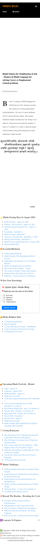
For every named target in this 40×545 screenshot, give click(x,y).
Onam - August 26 (10, 388)
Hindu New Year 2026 (12, 396)
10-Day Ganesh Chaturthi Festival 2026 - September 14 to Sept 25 (18, 404)
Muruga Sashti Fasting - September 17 (17, 239)
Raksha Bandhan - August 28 (14, 393)
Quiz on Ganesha (10, 324)
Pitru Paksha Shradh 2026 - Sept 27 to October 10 (21, 408)
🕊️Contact (15, 12)
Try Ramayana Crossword (13, 331)
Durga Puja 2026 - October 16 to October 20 (19, 413)
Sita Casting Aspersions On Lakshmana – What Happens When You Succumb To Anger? (21, 446)
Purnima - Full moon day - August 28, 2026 (19, 224)
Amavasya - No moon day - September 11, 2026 (21, 236)
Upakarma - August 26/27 (13, 391)
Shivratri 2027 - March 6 (13, 418)
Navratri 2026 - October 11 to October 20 (18, 411)
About (5, 12)
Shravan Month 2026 (11, 244)
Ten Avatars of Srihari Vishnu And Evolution (20, 271)
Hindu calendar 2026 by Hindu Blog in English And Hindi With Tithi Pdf (20, 424)
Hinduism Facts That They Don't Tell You (18, 273)
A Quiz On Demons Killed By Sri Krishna (19, 329)
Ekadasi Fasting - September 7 (15, 234)
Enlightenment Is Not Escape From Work (18, 505)
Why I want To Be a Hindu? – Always (17, 268)
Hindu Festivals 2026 (11, 421)
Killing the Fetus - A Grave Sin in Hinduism (20, 489)
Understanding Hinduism (13, 253)
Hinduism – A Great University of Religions (20, 276)
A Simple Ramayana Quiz (13, 321)
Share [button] (32, 207)
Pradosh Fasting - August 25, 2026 (16, 222)
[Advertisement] (20, 40)
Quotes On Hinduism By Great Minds (17, 266)
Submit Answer (9, 308)
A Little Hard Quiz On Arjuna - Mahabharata (20, 326)
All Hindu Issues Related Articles (16, 491)
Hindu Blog (10, 6)
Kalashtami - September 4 (13, 232)
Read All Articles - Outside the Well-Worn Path (21, 515)
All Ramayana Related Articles (15, 460)
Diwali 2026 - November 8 (13, 416)
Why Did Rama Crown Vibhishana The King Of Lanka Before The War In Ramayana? (21, 436)
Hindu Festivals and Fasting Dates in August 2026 (21, 241)
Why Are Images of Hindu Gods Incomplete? (20, 508)
